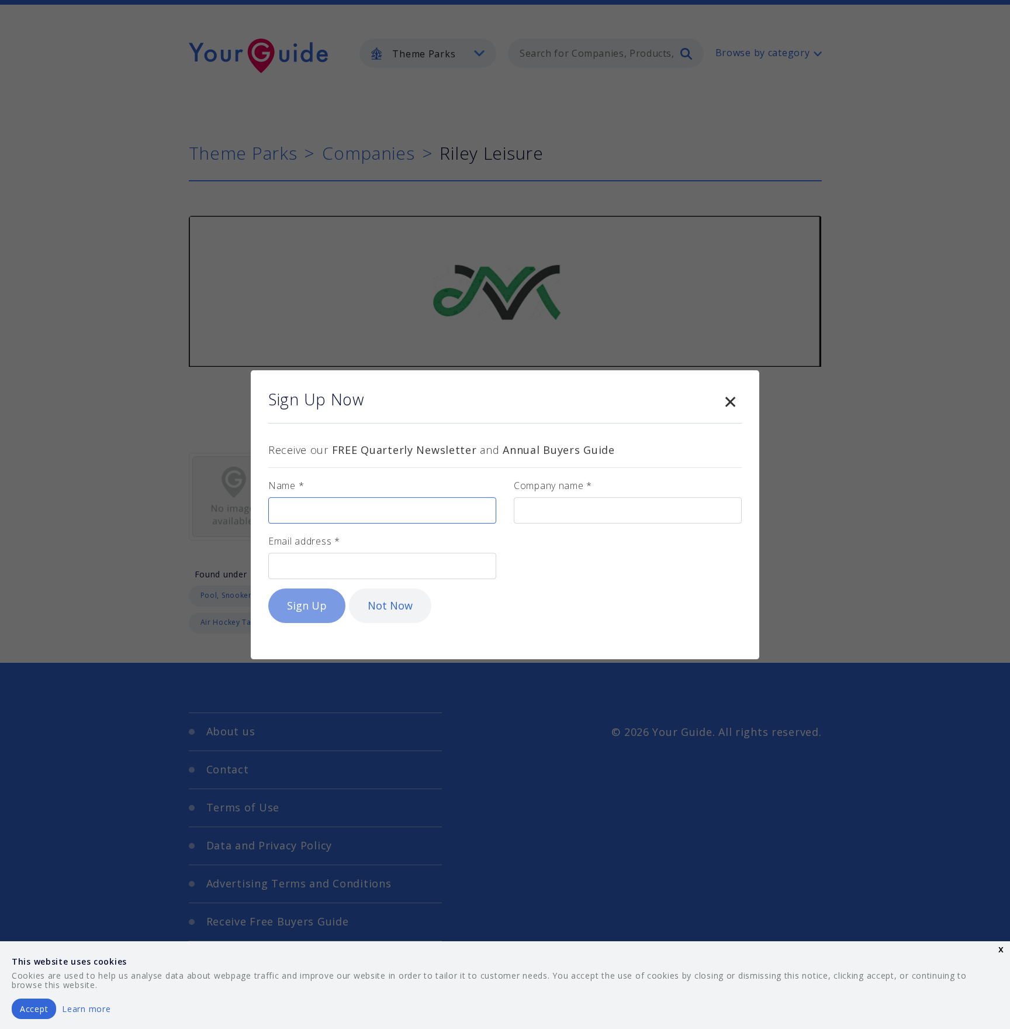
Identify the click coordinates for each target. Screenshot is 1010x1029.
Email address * (304, 541)
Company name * (553, 485)
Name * (286, 485)
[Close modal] (730, 399)
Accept (34, 1008)
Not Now (390, 605)
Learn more (86, 1008)
